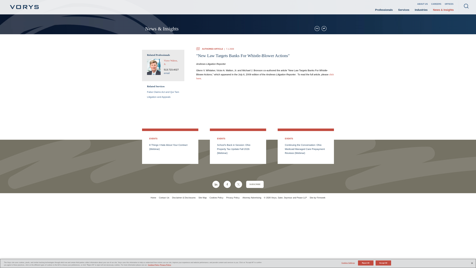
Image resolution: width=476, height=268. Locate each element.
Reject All (365, 263)
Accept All (383, 263)
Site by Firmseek (317, 198)
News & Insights (443, 9)
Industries (421, 9)
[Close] (472, 263)
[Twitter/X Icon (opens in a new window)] (238, 184)
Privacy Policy (233, 198)
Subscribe (254, 184)
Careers (436, 4)
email (167, 73)
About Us (422, 4)
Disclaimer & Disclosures (184, 198)
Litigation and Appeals (159, 97)
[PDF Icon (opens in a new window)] (317, 28)
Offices (449, 4)
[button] (324, 28)
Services (403, 9)
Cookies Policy (216, 198)
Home (153, 198)
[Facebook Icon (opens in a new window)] (227, 184)
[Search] (466, 6)
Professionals (384, 9)
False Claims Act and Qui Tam (163, 92)
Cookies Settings (348, 263)
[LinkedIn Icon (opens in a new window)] (216, 184)
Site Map (202, 198)
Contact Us (164, 198)
